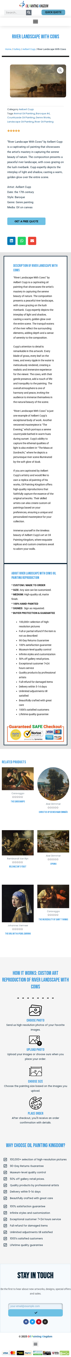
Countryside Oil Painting (21, 117)
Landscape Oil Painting (20, 121)
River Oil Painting (44, 121)
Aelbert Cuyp (28, 49)
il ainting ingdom (40, 1336)
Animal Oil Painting (24, 113)
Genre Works (43, 117)
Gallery (16, 49)
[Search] (28, 12)
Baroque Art (43, 113)
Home (8, 49)
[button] (35, 22)
